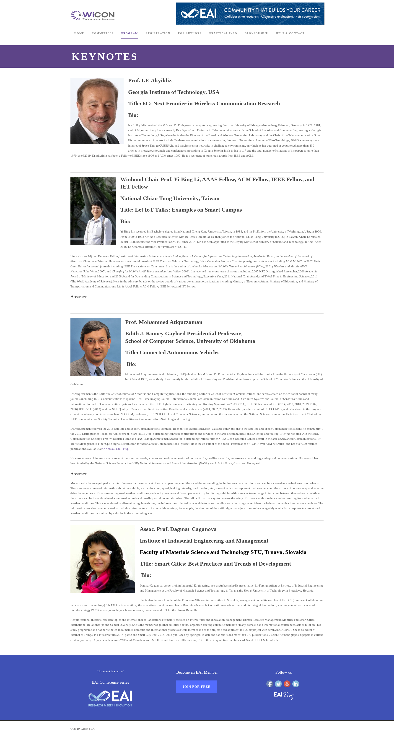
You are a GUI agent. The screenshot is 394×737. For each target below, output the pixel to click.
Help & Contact (290, 33)
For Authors (190, 33)
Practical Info (223, 33)
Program (129, 33)
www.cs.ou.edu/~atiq (115, 448)
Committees (103, 33)
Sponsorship (256, 33)
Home (79, 33)
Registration (158, 33)
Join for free (196, 686)
